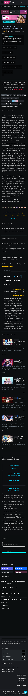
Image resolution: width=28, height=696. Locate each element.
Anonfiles (8, 280)
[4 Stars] (8, 31)
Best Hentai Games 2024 (9, 587)
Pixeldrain (9, 284)
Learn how (13, 218)
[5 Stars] (10, 31)
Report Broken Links (18, 289)
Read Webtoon (22, 680)
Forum (19, 572)
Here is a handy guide (7, 266)
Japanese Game (5, 103)
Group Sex (21, 101)
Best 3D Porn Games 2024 (10, 593)
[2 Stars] (5, 31)
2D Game (9, 95)
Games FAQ (5, 605)
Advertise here (4, 12)
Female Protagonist (6, 101)
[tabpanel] (14, 280)
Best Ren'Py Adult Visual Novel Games (11, 667)
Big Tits (24, 95)
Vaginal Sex (10, 106)
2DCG (14, 95)
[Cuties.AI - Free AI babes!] (14, 19)
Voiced (16, 106)
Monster (12, 103)
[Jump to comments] (25, 692)
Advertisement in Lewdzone (11, 599)
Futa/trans (14, 101)
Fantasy (17, 98)
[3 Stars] (6, 31)
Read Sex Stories (22, 683)
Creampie (3, 98)
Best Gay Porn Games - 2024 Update (13, 581)
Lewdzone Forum (22, 678)
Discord (6, 568)
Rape (17, 103)
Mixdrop (17, 280)
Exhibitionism (10, 98)
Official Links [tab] (7, 270)
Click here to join (18, 89)
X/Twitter (6, 572)
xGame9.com (24, 6)
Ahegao (19, 95)
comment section (16, 86)
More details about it (18, 295)
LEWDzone (13, 692)
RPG (20, 103)
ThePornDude (15, 11)
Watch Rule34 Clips (21, 685)
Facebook (19, 568)
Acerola (11, 36)
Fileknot (18, 276)
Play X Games (23, 12)
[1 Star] (3, 31)
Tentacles (3, 106)
